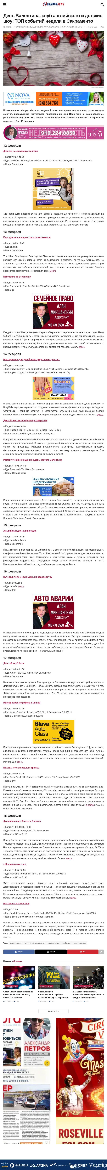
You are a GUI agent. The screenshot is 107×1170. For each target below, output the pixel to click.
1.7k (86, 1001)
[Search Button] (102, 4)
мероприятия (16, 943)
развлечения (53, 943)
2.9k (17, 1001)
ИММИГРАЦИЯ (46, 986)
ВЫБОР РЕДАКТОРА (39, 26)
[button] (7, 99)
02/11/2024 (7, 26)
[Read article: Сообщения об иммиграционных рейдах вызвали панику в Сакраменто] (54, 977)
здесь (82, 346)
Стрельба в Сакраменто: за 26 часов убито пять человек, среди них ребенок (18, 994)
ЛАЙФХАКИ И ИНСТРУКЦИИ (61, 26)
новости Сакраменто (34, 943)
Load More (53, 1011)
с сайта (89, 804)
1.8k (52, 1001)
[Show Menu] (4, 4)
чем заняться (80, 943)
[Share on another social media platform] (101, 952)
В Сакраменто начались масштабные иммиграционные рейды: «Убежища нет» (88, 994)
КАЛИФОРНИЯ (22, 26)
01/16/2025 (43, 1001)
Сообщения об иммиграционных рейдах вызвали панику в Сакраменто (53, 994)
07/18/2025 (78, 1001)
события (66, 943)
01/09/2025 (9, 1001)
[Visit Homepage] (53, 4)
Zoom (53, 270)
